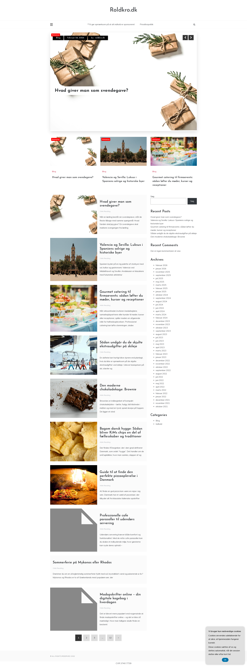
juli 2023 (159, 337)
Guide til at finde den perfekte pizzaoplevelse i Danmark (119, 476)
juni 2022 (160, 380)
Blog (58, 38)
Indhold (159, 424)
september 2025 (163, 275)
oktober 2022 (162, 367)
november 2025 (163, 272)
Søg (152, 196)
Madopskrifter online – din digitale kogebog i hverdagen (120, 598)
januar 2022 (161, 396)
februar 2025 (161, 288)
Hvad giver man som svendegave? (72, 177)
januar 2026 (161, 268)
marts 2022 (161, 390)
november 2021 (163, 403)
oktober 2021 (162, 406)
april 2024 (160, 311)
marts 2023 (161, 350)
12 (110, 637)
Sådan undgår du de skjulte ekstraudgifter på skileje (174, 233)
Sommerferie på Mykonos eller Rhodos (82, 562)
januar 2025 (161, 291)
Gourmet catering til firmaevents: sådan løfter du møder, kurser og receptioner (172, 181)
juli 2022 (159, 377)
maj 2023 (160, 344)
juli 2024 (159, 304)
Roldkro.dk (123, 10)
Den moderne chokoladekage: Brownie (168, 236)
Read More (186, 88)
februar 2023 (161, 354)
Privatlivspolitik (146, 24)
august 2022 (161, 373)
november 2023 (163, 324)
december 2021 (163, 400)
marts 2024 (161, 314)
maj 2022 (160, 383)
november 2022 (163, 364)
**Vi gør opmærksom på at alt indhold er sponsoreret (111, 24)
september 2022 (163, 370)
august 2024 (161, 301)
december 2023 (163, 321)
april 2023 (160, 347)
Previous (185, 37)
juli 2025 (159, 278)
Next (191, 37)
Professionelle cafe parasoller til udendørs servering (117, 519)
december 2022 (163, 360)
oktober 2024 (162, 295)
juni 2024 (160, 308)
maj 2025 (160, 282)
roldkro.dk (100, 38)
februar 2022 (161, 393)
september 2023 (163, 331)
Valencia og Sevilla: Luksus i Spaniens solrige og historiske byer (95, 88)
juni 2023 (160, 341)
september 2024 (163, 298)
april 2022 (160, 387)
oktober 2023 (162, 327)
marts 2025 (161, 285)
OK (225, 660)
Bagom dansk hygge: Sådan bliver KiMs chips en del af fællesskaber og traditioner (121, 432)
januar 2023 (161, 357)
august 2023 (161, 334)
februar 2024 (161, 318)
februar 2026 (161, 265)
